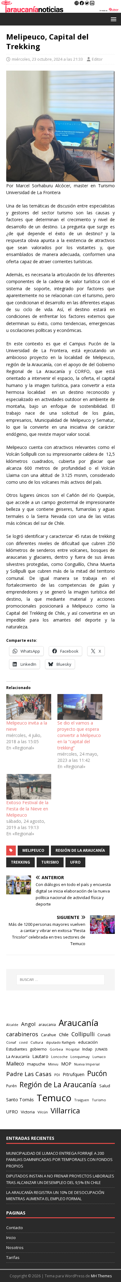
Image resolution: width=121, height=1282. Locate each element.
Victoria (28, 1112)
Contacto (14, 1227)
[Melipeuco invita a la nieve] (28, 707)
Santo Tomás (20, 1100)
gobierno (38, 1049)
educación (88, 1042)
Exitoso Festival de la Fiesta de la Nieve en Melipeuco (27, 809)
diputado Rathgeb (60, 1042)
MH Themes (101, 1276)
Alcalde (12, 1025)
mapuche (36, 1064)
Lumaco (99, 1056)
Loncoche (59, 1056)
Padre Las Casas (29, 1074)
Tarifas (13, 1257)
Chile (64, 1034)
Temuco (54, 1098)
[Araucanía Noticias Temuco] (60, 9)
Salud (104, 1086)
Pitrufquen (73, 1074)
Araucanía (78, 1022)
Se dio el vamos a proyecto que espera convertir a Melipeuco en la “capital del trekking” (79, 735)
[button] (112, 18)
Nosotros (15, 1247)
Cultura (36, 1042)
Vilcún (43, 1112)
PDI (57, 1074)
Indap (87, 1049)
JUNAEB (101, 1049)
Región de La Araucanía (80, 850)
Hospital (72, 1049)
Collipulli (83, 1034)
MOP (66, 1064)
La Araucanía (17, 1056)
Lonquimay (80, 1056)
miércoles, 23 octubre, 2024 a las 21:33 (47, 59)
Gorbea (56, 1049)
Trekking (20, 862)
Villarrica (65, 1111)
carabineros (22, 1034)
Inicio (11, 1237)
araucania (47, 1024)
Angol (28, 1024)
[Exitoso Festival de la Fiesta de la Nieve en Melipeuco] (28, 787)
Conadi (103, 1034)
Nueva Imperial (87, 1064)
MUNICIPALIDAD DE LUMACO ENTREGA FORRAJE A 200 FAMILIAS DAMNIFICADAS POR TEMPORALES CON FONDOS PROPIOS (59, 1159)
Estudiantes (16, 1049)
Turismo (50, 862)
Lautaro (40, 1056)
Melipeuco (33, 850)
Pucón (97, 1073)
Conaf (11, 1042)
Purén (11, 1086)
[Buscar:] (61, 979)
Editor (97, 59)
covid (23, 1042)
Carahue (48, 1034)
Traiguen (81, 1100)
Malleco (15, 1063)
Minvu (53, 1064)
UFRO (75, 862)
